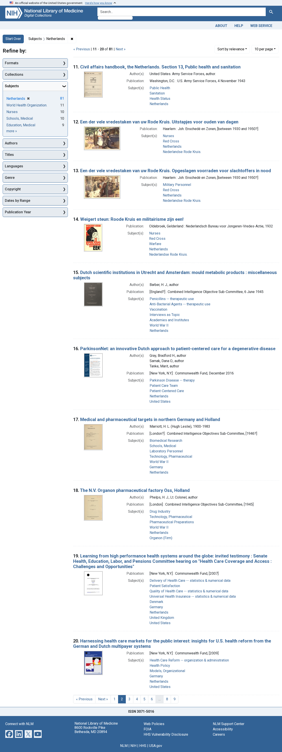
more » (11, 131)
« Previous (81, 49)
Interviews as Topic (165, 315)
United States (160, 401)
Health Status (160, 98)
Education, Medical (20, 125)
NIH (133, 746)
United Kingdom (162, 618)
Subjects (12, 86)
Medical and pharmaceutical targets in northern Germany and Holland (150, 419)
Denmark (156, 602)
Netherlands (159, 104)
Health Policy (160, 665)
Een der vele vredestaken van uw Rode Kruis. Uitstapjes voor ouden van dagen (159, 122)
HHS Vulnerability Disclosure (166, 734)
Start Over (13, 39)
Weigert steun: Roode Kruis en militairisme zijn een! (132, 219)
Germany (156, 467)
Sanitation (157, 93)
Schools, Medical (163, 446)
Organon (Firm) (161, 538)
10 (263, 49)
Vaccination (158, 309)
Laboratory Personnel (166, 451)
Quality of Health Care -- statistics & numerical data (189, 591)
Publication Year (18, 212)
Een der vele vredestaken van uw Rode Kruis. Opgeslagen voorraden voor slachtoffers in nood (175, 170)
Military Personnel (177, 185)
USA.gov (155, 746)
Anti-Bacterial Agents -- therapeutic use (180, 304)
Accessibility (223, 729)
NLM (124, 746)
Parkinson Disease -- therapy (172, 380)
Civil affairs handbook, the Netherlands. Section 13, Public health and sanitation (160, 67)
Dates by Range (17, 200)
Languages (14, 166)
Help (238, 26)
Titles (9, 155)
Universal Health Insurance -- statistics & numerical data (193, 596)
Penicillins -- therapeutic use (172, 299)
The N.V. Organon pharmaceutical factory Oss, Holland (135, 490)
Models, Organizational (167, 671)
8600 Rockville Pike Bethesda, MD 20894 (90, 730)
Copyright (13, 189)
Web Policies (154, 724)
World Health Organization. (26, 105)
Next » (121, 49)
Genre (10, 178)
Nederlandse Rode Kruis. (182, 152)
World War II (159, 325)
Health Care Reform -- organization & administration (189, 660)
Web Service (261, 26)
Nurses (168, 136)
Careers (219, 734)
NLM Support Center (228, 724)
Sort (230, 49)
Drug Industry (160, 511)
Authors (11, 143)
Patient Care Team (164, 386)
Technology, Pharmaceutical (171, 456)
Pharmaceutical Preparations (172, 522)
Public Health (160, 88)
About (221, 26)
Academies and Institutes (169, 320)
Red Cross (171, 141)
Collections (14, 74)
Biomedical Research (166, 440)
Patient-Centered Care (167, 391)
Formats (12, 63)
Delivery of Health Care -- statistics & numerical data (190, 580)
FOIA (147, 729)
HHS (142, 746)
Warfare (155, 244)
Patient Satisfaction (165, 586)
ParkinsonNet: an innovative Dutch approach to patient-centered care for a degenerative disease (177, 348)
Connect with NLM (19, 724)
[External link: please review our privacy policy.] (9, 733)
